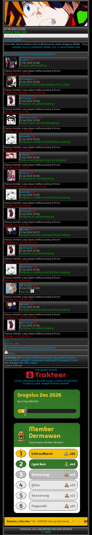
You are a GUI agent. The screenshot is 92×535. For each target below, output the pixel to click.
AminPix (26, 136)
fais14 (25, 173)
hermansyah (46, 357)
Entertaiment (20, 54)
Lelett (74, 360)
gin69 (54, 360)
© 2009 (46, 532)
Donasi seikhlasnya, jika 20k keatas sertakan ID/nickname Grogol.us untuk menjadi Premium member (46, 382)
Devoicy (26, 357)
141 (17, 343)
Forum (8, 54)
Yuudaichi (27, 79)
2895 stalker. (31, 363)
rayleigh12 (25, 360)
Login (7, 40)
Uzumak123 (64, 360)
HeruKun (71, 357)
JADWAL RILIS (20, 47)
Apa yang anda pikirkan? (42, 54)
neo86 (35, 357)
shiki (25, 229)
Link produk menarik (46, 369)
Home (11, 353)
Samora (27, 285)
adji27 (25, 60)
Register (16, 40)
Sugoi (48, 360)
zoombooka (37, 360)
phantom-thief (29, 117)
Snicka (25, 154)
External (26, 98)
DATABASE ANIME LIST (43, 47)
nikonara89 (59, 357)
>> (7, 341)
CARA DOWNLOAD (69, 47)
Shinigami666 (11, 360)
